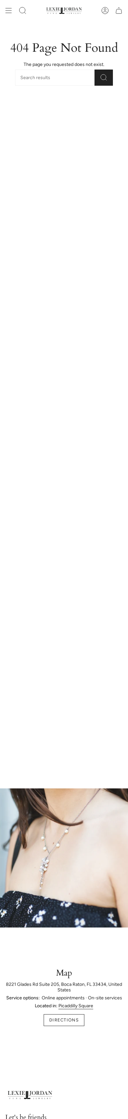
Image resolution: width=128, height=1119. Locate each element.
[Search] (104, 78)
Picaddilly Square (75, 1006)
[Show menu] (8, 10)
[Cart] (119, 10)
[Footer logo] (29, 1095)
